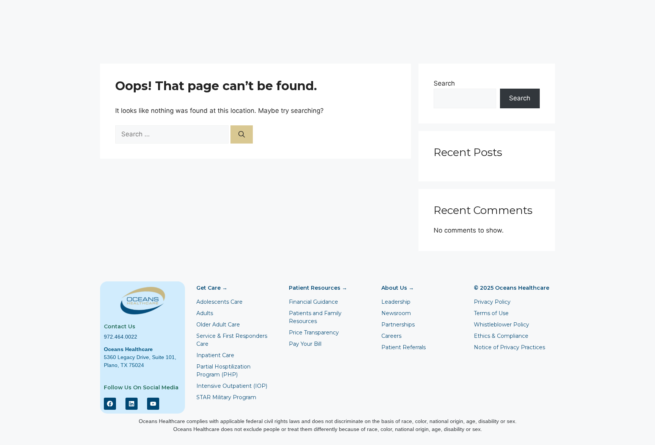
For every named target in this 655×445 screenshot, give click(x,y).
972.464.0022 (120, 337)
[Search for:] (172, 134)
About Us (397, 287)
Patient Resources (318, 287)
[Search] (241, 134)
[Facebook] (110, 404)
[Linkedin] (131, 404)
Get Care (211, 287)
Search (444, 83)
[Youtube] (153, 404)
